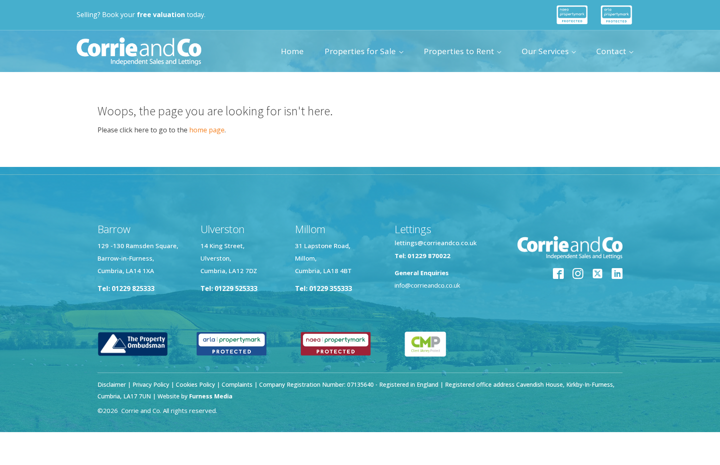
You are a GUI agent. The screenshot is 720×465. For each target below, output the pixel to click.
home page (207, 129)
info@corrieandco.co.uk (427, 285)
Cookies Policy (195, 384)
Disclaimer (112, 384)
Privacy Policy (150, 384)
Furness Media (210, 396)
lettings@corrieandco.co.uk (436, 243)
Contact (611, 51)
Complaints (238, 384)
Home (292, 51)
